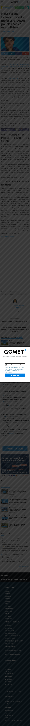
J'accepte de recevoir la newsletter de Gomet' (14, 365)
